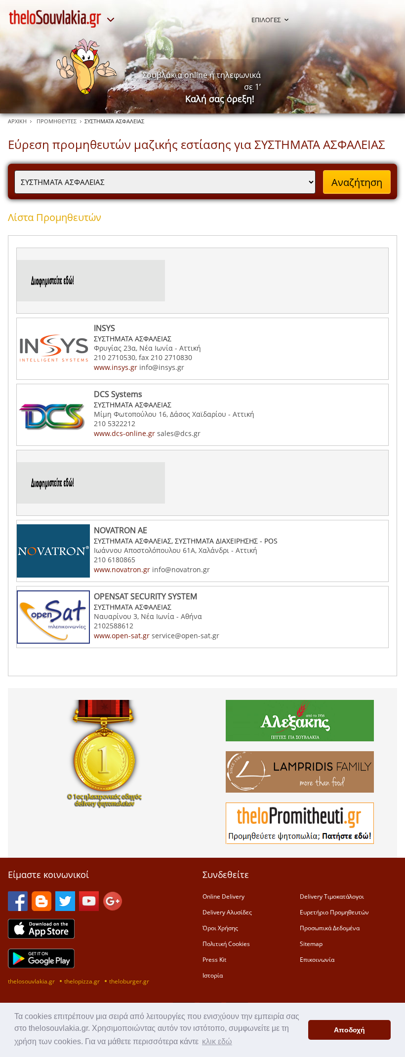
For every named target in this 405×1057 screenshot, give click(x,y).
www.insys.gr (115, 367)
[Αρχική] (55, 19)
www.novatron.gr (122, 569)
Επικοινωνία (317, 959)
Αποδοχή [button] (349, 1030)
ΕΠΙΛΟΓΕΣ (266, 19)
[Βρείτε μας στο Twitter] (65, 908)
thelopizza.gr (82, 981)
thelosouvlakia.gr (31, 981)
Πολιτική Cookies (226, 944)
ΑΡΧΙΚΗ (17, 121)
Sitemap (311, 944)
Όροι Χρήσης (220, 928)
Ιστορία (212, 975)
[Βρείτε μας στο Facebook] (18, 908)
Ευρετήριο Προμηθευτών (334, 912)
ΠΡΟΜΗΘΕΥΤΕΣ (57, 121)
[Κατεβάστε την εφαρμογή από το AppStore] (41, 935)
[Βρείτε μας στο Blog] (41, 908)
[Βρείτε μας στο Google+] (112, 908)
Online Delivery (223, 896)
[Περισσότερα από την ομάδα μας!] (111, 20)
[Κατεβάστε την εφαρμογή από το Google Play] (41, 965)
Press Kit (214, 959)
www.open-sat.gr (122, 635)
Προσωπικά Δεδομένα (330, 928)
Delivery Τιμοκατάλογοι (332, 896)
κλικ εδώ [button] (217, 1041)
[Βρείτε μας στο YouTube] (89, 908)
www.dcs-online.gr (124, 433)
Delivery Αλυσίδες (227, 912)
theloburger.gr (129, 981)
